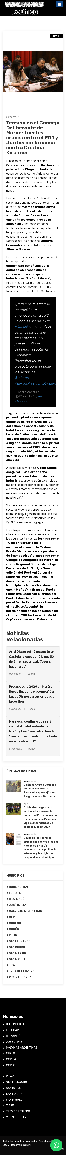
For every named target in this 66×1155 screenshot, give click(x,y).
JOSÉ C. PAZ (17, 905)
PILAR (12, 935)
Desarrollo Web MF (21, 1144)
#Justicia (22, 327)
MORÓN (13, 929)
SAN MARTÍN (17, 953)
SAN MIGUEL (17, 959)
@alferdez (23, 378)
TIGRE (12, 965)
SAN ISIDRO (16, 947)
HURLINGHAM (18, 887)
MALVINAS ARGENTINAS (25, 911)
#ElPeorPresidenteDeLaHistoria (40, 383)
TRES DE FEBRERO (21, 971)
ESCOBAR (15, 893)
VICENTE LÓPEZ (19, 977)
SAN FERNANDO (19, 941)
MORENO (14, 923)
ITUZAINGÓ (16, 899)
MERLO (13, 917)
